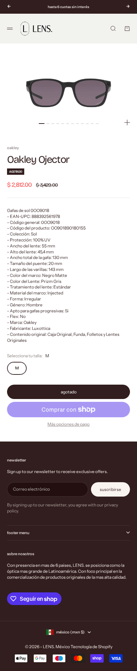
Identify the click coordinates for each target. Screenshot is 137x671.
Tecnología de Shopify (91, 646)
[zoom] (127, 122)
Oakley (13, 147)
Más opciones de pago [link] (68, 424)
